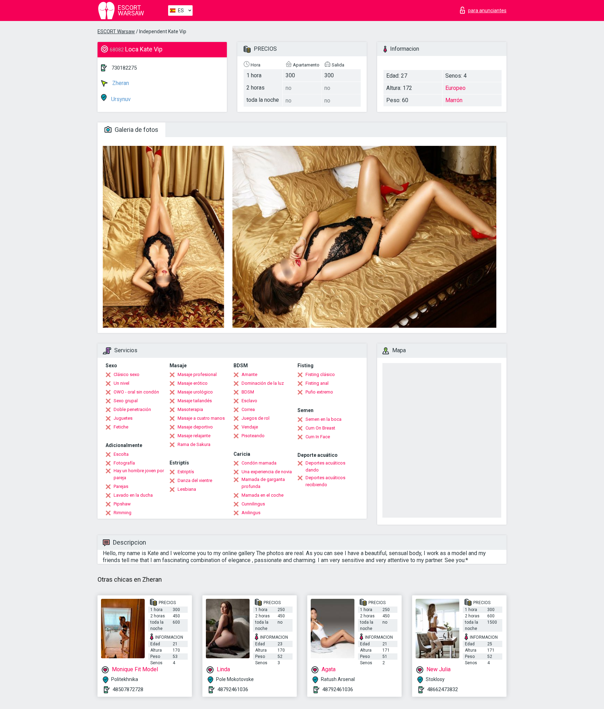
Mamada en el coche (262, 495)
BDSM (248, 392)
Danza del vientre (195, 480)
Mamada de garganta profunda (263, 483)
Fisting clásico (320, 374)
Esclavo (249, 400)
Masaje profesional (197, 374)
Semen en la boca (323, 419)
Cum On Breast (320, 428)
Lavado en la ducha (133, 495)
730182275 (124, 68)
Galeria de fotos (135, 129)
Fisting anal (317, 383)
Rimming (122, 512)
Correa (248, 409)
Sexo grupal (126, 400)
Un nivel (121, 383)
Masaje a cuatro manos (201, 418)
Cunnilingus (253, 503)
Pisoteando (253, 435)
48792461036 (232, 689)
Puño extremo (319, 392)
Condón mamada (259, 463)
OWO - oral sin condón (136, 392)
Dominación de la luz (263, 383)
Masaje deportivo (195, 427)
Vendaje (250, 427)
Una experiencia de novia (267, 471)
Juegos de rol (255, 418)
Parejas (121, 486)
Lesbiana (187, 489)
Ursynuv (120, 99)
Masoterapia (190, 409)
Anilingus (251, 512)
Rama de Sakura (194, 444)
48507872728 (128, 689)
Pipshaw (122, 503)
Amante (249, 374)
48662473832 (442, 689)
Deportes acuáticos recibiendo (325, 481)
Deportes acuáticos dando (325, 466)
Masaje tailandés (195, 400)
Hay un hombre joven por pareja (139, 474)
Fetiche (121, 427)
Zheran (120, 83)
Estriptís (186, 471)
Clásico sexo (126, 374)
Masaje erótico (193, 383)
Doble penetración (132, 409)
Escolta (121, 454)
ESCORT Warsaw (116, 31)
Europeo (455, 88)
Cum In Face (317, 436)
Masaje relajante (194, 435)
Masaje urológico (195, 392)
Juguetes (123, 418)
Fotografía (124, 463)
